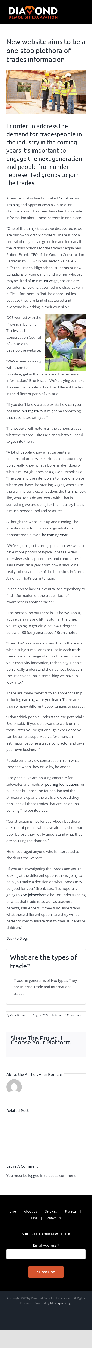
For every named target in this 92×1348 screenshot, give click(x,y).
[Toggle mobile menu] (84, 7)
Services (51, 1211)
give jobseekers (33, 894)
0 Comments (73, 1015)
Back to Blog (16, 938)
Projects (70, 1211)
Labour (56, 1015)
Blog (34, 1218)
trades (25, 182)
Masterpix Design (61, 1303)
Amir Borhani (18, 1015)
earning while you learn (41, 699)
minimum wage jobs (48, 280)
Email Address (46, 1245)
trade (76, 649)
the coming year (54, 534)
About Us (30, 1211)
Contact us (53, 1218)
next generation (60, 158)
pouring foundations (62, 784)
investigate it (31, 411)
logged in (35, 1175)
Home (11, 1211)
